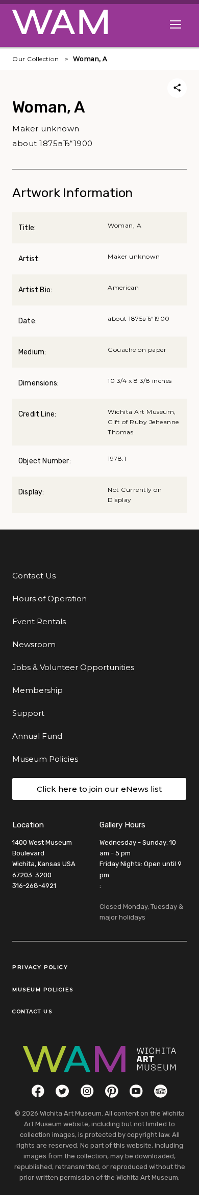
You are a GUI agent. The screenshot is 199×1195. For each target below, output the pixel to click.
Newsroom (34, 644)
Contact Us (34, 575)
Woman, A (90, 59)
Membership (37, 690)
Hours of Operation (49, 598)
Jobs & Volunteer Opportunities (73, 667)
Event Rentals (39, 621)
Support (28, 713)
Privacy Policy (40, 967)
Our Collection (35, 59)
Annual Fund (37, 736)
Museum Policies (45, 759)
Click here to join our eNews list (99, 789)
